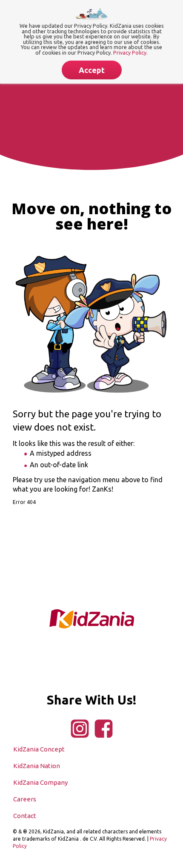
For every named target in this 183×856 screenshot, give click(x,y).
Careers (24, 799)
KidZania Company (40, 782)
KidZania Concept (39, 749)
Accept (92, 70)
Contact (24, 815)
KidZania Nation (36, 765)
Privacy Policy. (130, 52)
